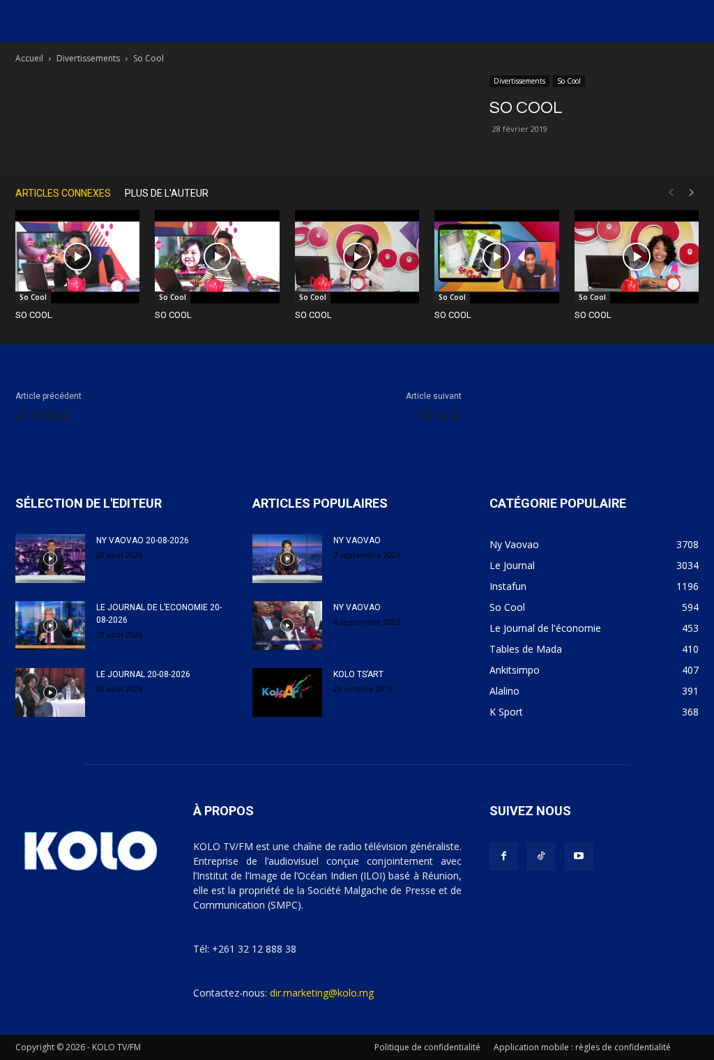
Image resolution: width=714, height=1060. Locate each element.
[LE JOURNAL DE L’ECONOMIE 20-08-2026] (50, 625)
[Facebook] (503, 856)
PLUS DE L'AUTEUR (166, 193)
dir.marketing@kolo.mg (322, 992)
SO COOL (33, 315)
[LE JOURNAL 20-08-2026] (50, 692)
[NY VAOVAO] (287, 558)
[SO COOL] (77, 256)
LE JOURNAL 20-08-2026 (143, 674)
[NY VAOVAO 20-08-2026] (50, 558)
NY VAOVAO (357, 540)
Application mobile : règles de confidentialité (582, 1047)
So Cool (569, 81)
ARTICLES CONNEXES (63, 193)
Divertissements (88, 58)
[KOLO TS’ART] (287, 692)
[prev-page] (671, 193)
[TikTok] (541, 856)
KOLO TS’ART (358, 674)
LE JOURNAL (44, 415)
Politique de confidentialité (427, 1047)
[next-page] (692, 193)
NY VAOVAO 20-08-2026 (142, 540)
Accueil (29, 58)
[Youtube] (579, 856)
